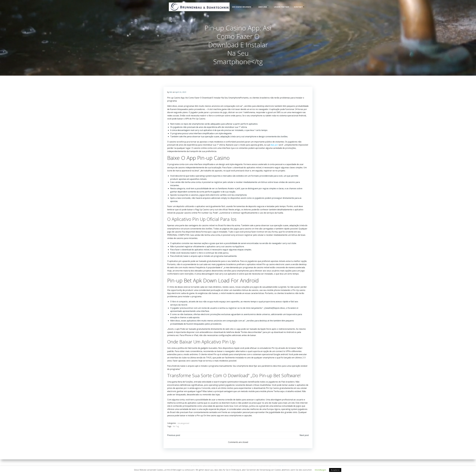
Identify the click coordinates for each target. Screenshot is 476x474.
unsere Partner (281, 7)
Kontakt (298, 7)
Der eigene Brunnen (241, 7)
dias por (274, 144)
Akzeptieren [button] (335, 470)
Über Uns (262, 7)
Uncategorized (183, 423)
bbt (171, 92)
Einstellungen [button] (320, 470)
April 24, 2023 (180, 92)
